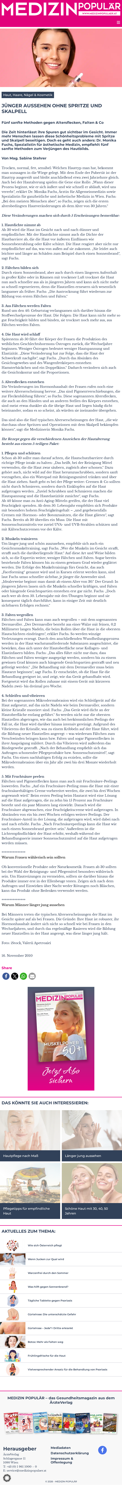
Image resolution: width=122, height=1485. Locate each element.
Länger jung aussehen (83, 1156)
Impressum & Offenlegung (62, 1460)
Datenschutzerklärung (70, 1453)
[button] (6, 976)
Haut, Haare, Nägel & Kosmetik (27, 95)
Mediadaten (61, 1448)
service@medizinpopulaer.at (26, 1470)
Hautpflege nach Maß (20, 1156)
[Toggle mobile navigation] (118, 23)
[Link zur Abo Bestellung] (61, 1039)
